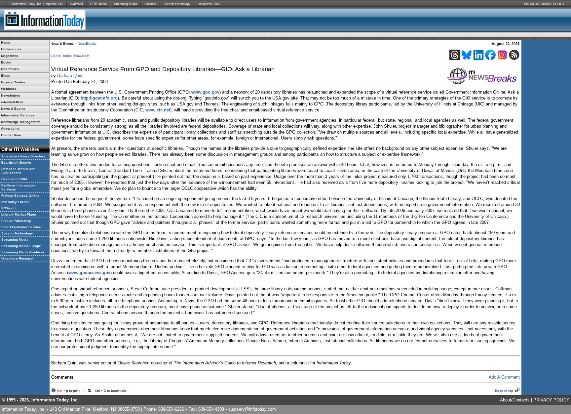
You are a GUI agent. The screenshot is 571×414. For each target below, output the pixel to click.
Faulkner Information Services (18, 187)
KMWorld (76, 4)
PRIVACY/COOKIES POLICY (544, 4)
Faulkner (150, 4)
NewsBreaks (87, 43)
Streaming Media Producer (22, 252)
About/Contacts (515, 399)
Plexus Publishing (16, 221)
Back (57, 56)
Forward (80, 56)
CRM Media (98, 4)
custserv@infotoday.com (252, 409)
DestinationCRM (14, 179)
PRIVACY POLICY (551, 399)
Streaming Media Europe (21, 246)
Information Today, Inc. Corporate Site (37, 4)
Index (67, 56)
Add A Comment (504, 377)
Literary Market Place (18, 214)
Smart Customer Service (21, 227)
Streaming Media (125, 4)
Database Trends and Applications (18, 171)
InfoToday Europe (15, 202)
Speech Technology (177, 4)
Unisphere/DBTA (209, 4)
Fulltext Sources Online (20, 195)
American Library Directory (23, 156)
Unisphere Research (17, 258)
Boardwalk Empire (16, 162)
